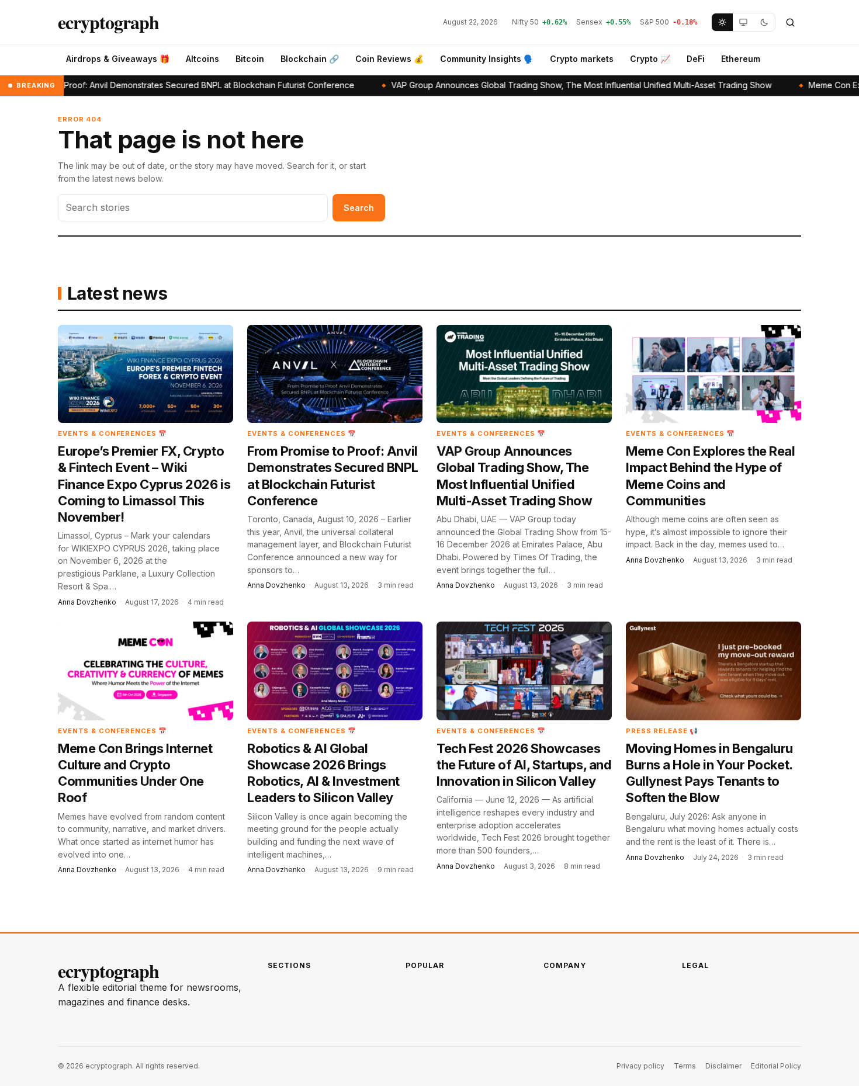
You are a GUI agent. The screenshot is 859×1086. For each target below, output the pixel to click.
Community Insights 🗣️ (487, 59)
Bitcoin (249, 59)
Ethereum (740, 59)
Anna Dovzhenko (87, 602)
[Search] (790, 22)
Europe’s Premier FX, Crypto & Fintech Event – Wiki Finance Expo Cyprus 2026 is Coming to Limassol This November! (144, 484)
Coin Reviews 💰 (389, 59)
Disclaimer (723, 1065)
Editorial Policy (776, 1065)
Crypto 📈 (650, 59)
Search (359, 208)
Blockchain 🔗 (309, 59)
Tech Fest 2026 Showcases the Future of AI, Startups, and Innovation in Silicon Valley (524, 765)
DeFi (696, 59)
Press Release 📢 (662, 731)
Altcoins (202, 59)
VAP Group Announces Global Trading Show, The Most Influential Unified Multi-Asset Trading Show (533, 85)
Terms (685, 1065)
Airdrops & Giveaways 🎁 (117, 59)
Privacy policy (640, 1065)
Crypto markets (582, 59)
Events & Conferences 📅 (112, 433)
